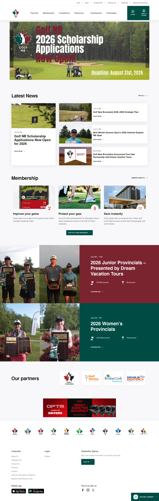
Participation (111, 13)
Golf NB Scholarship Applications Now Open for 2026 (32, 139)
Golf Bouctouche (102, 282)
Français (124, 3)
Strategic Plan (16, 460)
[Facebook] (82, 490)
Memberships (48, 13)
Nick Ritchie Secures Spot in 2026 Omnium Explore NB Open (118, 134)
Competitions (64, 13)
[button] (88, 462)
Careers (14, 471)
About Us (14, 456)
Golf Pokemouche (103, 338)
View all (141, 95)
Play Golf (34, 13)
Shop (87, 3)
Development (96, 13)
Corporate (16, 451)
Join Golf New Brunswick (78, 233)
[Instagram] (87, 490)
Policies (47, 456)
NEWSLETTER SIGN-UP (140, 3)
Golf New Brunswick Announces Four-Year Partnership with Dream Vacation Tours (114, 155)
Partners (14, 467)
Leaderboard (96, 292)
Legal (47, 451)
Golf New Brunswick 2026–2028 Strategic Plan (116, 112)
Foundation (98, 3)
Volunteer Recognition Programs (23, 475)
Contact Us (112, 3)
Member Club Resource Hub (21, 478)
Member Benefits (138, 178)
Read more (18, 151)
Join (78, 3)
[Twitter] (93, 490)
